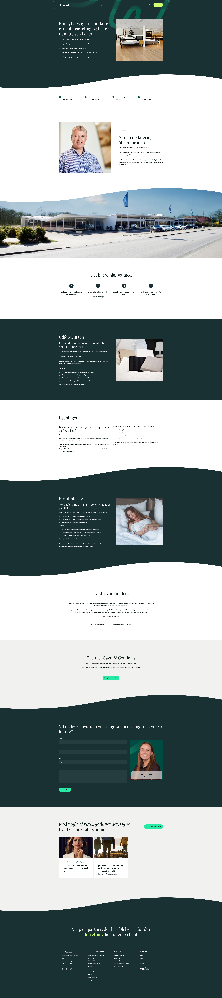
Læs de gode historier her (153, 826)
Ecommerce (91, 958)
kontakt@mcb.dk (71, 961)
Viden (141, 960)
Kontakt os (158, 5)
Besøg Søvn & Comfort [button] (111, 678)
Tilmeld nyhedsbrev (119, 955)
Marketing (119, 99)
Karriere (142, 963)
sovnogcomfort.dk (94, 99)
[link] (76, 857)
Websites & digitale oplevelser (96, 955)
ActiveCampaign (146, 99)
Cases (141, 958)
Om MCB (142, 955)
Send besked (65, 789)
